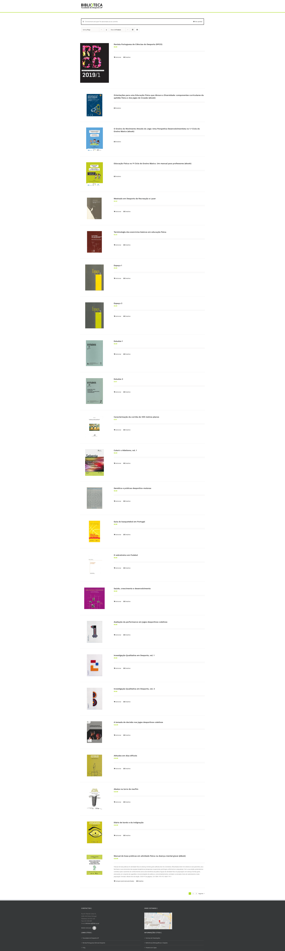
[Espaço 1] (94, 277)
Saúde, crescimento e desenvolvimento (132, 588)
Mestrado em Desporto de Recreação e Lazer (135, 198)
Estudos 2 (118, 379)
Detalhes (127, 57)
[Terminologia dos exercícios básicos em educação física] (94, 242)
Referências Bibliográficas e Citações (157, 943)
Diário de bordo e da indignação (129, 822)
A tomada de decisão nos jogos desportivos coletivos (138, 722)
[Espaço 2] (94, 315)
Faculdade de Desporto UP (91, 938)
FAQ (84, 948)
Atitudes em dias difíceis (125, 756)
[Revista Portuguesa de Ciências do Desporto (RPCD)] (94, 63)
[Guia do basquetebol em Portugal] (94, 531)
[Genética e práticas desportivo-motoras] (94, 498)
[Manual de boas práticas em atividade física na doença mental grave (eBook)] (94, 865)
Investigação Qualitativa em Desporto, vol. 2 (134, 689)
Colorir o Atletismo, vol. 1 (125, 450)
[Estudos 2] (94, 391)
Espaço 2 (118, 303)
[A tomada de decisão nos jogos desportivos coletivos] (94, 732)
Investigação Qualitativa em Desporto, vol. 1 (134, 655)
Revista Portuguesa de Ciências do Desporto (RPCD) (138, 44)
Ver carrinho (198, 22)
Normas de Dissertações (153, 938)
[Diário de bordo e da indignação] (94, 832)
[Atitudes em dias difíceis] (94, 765)
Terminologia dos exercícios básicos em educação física (140, 232)
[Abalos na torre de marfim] (94, 799)
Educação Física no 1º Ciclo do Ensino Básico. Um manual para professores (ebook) (152, 163)
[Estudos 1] (94, 353)
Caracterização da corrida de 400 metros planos (136, 417)
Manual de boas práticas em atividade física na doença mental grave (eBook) (150, 856)
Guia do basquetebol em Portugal (129, 522)
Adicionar (118, 57)
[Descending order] (106, 29)
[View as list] (137, 30)
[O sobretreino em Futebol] (94, 565)
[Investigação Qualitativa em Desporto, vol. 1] (94, 665)
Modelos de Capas (151, 948)
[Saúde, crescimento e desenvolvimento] (94, 598)
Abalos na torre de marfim (126, 789)
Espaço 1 (118, 265)
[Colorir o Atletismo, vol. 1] (94, 462)
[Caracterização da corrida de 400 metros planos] (94, 427)
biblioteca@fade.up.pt (92, 923)
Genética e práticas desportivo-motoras (132, 488)
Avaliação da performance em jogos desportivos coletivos (140, 622)
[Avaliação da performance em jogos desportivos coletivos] (94, 632)
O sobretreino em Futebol (126, 555)
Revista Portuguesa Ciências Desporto (94, 943)
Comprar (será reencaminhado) (124, 881)
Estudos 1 (118, 341)
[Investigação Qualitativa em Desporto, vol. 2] (94, 699)
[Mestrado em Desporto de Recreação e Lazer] (94, 208)
